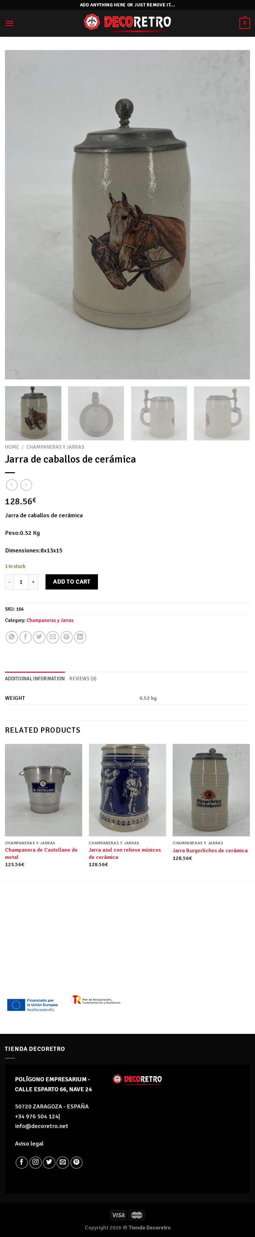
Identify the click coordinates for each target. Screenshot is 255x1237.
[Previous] (18, 215)
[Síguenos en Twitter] (49, 1162)
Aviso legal (29, 1143)
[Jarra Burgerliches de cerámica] (211, 790)
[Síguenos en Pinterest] (76, 1162)
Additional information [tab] (35, 679)
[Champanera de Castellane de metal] (43, 790)
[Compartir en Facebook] (25, 637)
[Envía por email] (52, 637)
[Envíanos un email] (62, 1162)
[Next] (237, 215)
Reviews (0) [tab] (83, 679)
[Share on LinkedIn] (80, 637)
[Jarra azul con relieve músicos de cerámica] (127, 790)
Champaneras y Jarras (55, 447)
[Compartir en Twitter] (39, 637)
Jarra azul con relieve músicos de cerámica (125, 853)
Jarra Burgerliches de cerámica (210, 850)
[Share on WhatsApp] (12, 637)
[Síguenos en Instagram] (35, 1162)
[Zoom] (14, 370)
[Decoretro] (127, 23)
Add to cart (71, 581)
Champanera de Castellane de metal (41, 853)
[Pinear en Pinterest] (66, 637)
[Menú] (9, 23)
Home (12, 447)
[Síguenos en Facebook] (22, 1162)
